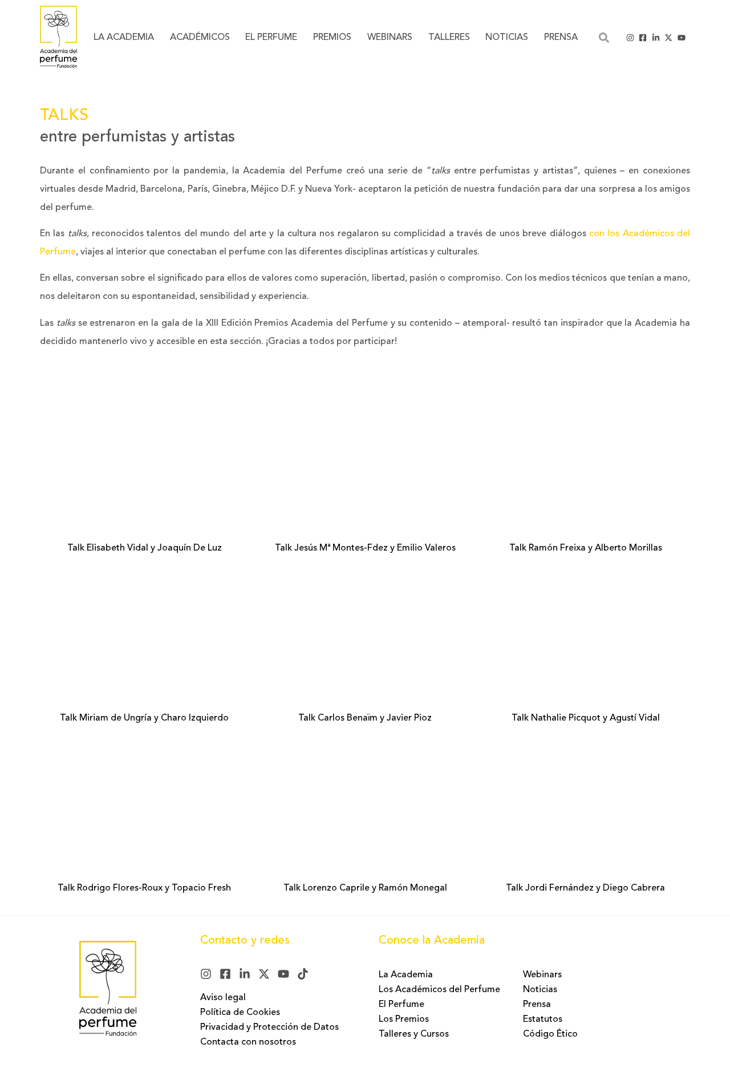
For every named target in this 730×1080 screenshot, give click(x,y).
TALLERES (449, 37)
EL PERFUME (271, 37)
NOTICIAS (506, 37)
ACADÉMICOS (200, 37)
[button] (603, 37)
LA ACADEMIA (124, 37)
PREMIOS (332, 37)
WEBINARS (389, 37)
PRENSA (561, 37)
